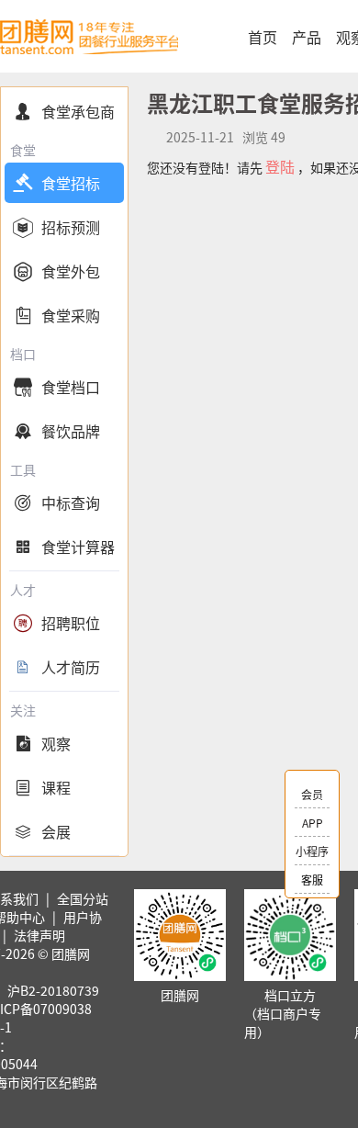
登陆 (280, 166)
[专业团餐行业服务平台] (89, 36)
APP (312, 822)
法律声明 (39, 935)
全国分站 (82, 898)
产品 (306, 37)
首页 (262, 37)
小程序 (312, 851)
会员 (312, 794)
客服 (312, 879)
